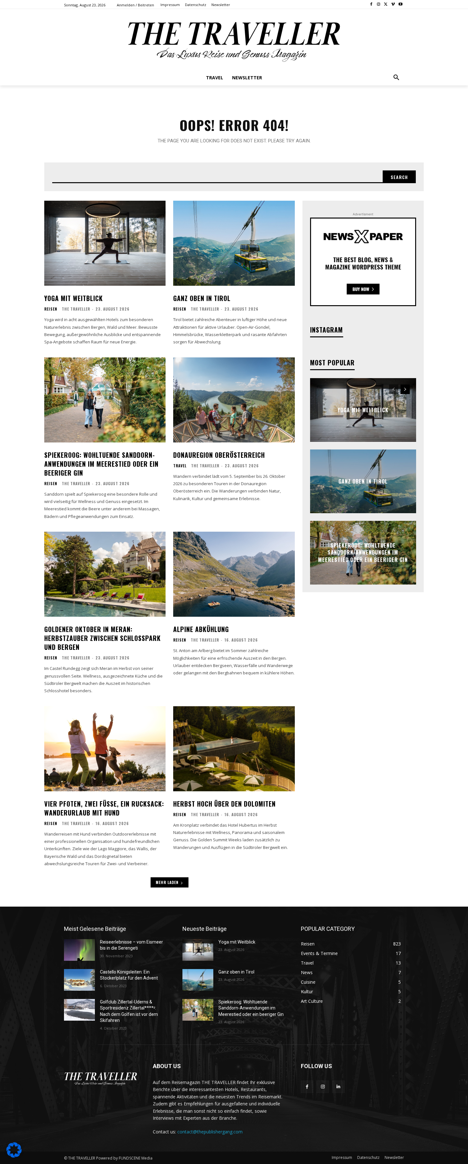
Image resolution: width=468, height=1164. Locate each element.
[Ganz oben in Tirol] (233, 243)
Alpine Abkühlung (201, 629)
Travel (180, 466)
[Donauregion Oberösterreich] (233, 399)
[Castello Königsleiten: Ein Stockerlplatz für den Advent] (79, 980)
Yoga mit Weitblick (73, 298)
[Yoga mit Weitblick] (105, 243)
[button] (396, 77)
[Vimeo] (393, 4)
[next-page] (405, 389)
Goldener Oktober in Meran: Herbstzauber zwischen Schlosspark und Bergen (102, 638)
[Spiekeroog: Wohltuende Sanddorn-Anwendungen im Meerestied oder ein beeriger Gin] (105, 399)
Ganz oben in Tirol (201, 298)
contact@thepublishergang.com (210, 1132)
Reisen (50, 309)
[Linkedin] (338, 1087)
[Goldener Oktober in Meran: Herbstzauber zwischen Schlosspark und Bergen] (105, 574)
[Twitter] (386, 4)
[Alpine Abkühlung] (233, 574)
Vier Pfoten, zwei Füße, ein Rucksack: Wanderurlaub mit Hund (104, 808)
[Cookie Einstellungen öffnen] (14, 1156)
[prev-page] (393, 389)
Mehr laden (167, 882)
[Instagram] (378, 4)
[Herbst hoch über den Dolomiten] (233, 748)
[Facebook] (371, 4)
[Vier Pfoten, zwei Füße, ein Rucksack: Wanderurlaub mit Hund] (105, 748)
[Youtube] (400, 4)
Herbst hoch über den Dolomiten (224, 803)
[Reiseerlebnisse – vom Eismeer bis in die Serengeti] (79, 950)
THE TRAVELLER (76, 309)
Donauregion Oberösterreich (219, 455)
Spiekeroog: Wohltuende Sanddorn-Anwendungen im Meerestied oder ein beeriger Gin (101, 464)
